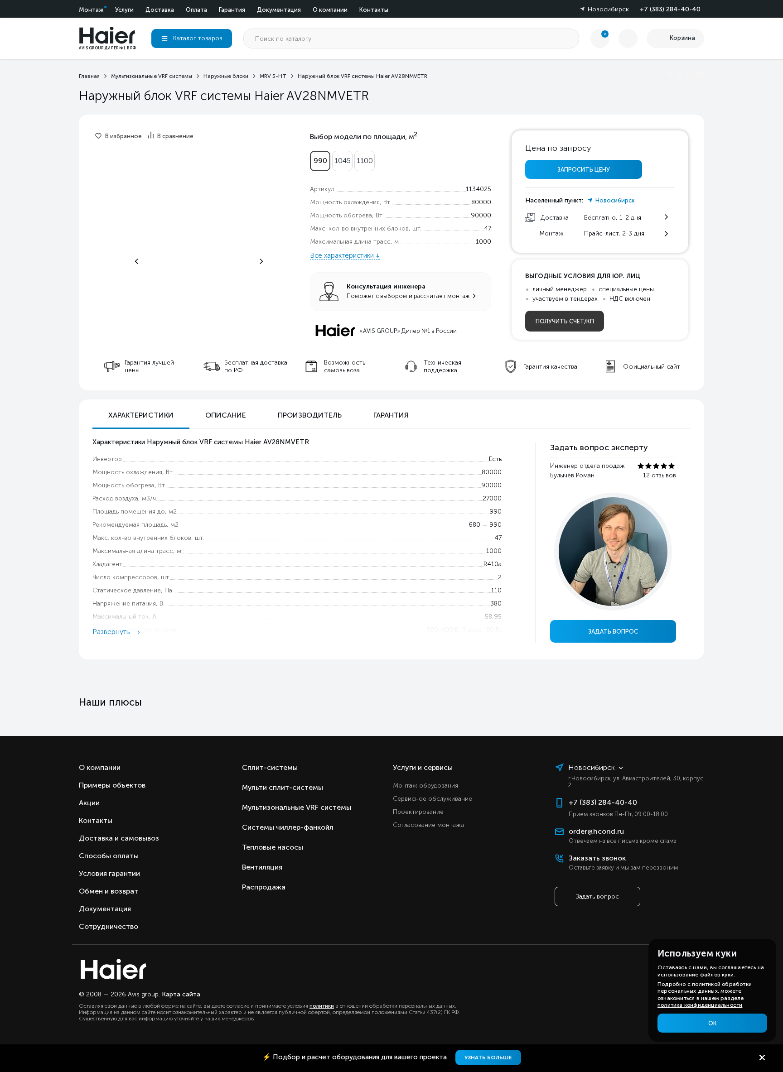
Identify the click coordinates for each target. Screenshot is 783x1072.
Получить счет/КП (565, 321)
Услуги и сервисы (423, 767)
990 (320, 160)
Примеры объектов (112, 785)
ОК (712, 1023)
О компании (330, 9)
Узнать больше (488, 1057)
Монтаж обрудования (425, 785)
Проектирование (418, 812)
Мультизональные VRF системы (296, 807)
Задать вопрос (613, 631)
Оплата (196, 9)
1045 (342, 160)
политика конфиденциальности (699, 1005)
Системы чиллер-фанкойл (288, 827)
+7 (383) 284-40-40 (670, 9)
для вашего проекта (355, 1057)
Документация (279, 9)
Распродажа (263, 887)
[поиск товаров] (569, 38)
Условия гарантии (109, 873)
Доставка (159, 9)
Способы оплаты (109, 855)
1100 (365, 160)
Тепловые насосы (272, 847)
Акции (89, 802)
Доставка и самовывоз (119, 838)
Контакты (373, 9)
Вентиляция (262, 867)
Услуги (124, 9)
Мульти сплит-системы (282, 787)
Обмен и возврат (108, 891)
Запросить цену (583, 169)
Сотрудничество (108, 926)
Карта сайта (181, 994)
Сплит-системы (270, 767)
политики (321, 1006)
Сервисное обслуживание (432, 799)
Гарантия (232, 9)
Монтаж (91, 9)
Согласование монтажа (428, 825)
